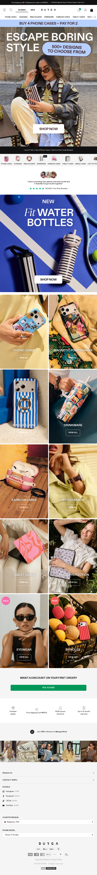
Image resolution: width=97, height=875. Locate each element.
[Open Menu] (5, 10)
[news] (79, 10)
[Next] (92, 17)
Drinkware (49, 17)
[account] (85, 10)
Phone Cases (11, 17)
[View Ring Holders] (29, 158)
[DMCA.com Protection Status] (48, 868)
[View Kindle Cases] (80, 158)
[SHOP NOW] (48, 83)
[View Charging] (18, 158)
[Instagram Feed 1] (48, 751)
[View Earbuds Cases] (54, 158)
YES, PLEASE (48, 688)
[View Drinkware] (41, 158)
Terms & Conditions (42, 859)
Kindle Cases (80, 164)
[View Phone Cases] (6, 158)
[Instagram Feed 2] (69, 751)
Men (33, 10)
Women (22, 10)
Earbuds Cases (63, 17)
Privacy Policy (56, 859)
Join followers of (52, 732)
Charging (23, 17)
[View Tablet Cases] (67, 158)
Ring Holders (36, 17)
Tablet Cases (78, 17)
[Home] (48, 10)
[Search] (11, 10)
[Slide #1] (53, 141)
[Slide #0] (44, 141)
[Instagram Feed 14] (27, 751)
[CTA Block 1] (48, 243)
